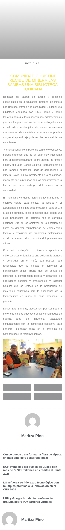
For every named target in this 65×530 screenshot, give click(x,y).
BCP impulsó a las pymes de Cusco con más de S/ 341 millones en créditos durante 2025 (32, 470)
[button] (17, 387)
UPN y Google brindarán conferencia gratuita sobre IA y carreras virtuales (28, 500)
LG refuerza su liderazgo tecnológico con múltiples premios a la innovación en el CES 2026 (31, 486)
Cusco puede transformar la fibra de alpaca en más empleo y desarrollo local (32, 456)
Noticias (32, 63)
